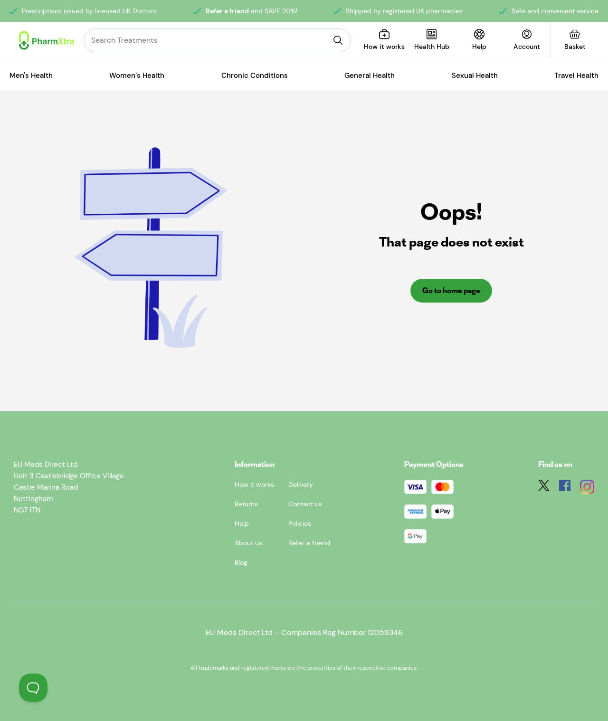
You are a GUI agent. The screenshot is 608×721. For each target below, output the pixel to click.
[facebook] (564, 488)
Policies (299, 523)
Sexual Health (475, 75)
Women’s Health (136, 75)
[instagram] (587, 488)
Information (255, 464)
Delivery (300, 484)
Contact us (305, 504)
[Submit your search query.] (338, 40)
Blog (241, 562)
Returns (246, 504)
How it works (254, 484)
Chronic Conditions (254, 75)
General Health (369, 75)
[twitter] (544, 488)
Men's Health (31, 75)
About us (248, 543)
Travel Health (576, 75)
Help (242, 523)
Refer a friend (227, 11)
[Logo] (46, 40)
